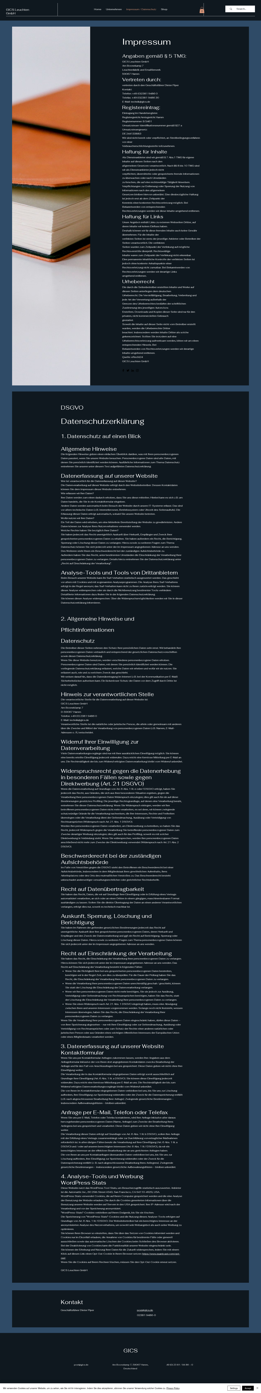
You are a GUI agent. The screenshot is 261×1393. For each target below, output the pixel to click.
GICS (130, 1350)
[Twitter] (128, 370)
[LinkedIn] (132, 370)
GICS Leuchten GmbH (17, 11)
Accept (248, 1388)
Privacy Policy (173, 1388)
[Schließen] (257, 1388)
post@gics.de (145, 1310)
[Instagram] (137, 370)
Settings (234, 1388)
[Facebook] (123, 370)
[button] (202, 10)
